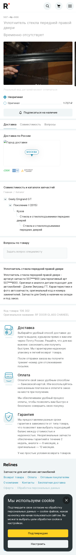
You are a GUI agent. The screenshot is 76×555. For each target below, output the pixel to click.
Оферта (8, 488)
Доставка (10, 124)
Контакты (28, 482)
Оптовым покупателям (54, 477)
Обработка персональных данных (38, 488)
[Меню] (70, 6)
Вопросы (50, 124)
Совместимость (30, 124)
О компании (11, 482)
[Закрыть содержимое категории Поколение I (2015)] (10, 205)
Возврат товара (14, 477)
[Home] (7, 6)
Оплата (32, 477)
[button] (38, 63)
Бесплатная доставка (51, 482)
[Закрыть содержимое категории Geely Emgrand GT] (5, 199)
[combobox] (47, 6)
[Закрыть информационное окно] (66, 500)
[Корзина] (59, 6)
